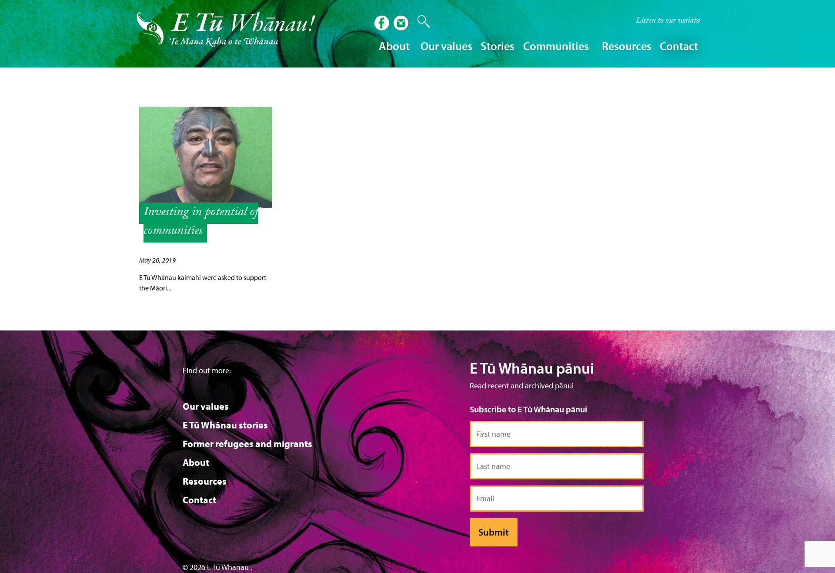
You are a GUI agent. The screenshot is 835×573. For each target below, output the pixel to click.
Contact (679, 46)
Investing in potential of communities (201, 222)
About (196, 462)
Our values (206, 406)
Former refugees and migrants (247, 444)
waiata (668, 21)
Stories (497, 46)
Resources (205, 481)
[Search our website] (419, 21)
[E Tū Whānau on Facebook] (382, 24)
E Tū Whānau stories (225, 425)
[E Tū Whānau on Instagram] (402, 24)
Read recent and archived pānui (522, 386)
